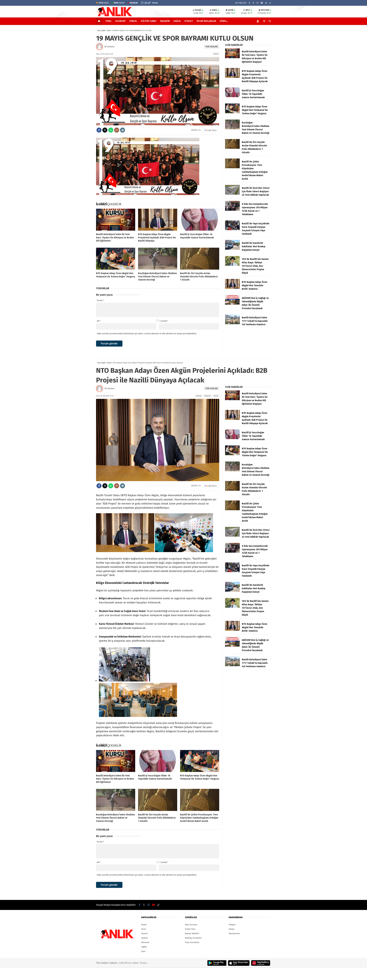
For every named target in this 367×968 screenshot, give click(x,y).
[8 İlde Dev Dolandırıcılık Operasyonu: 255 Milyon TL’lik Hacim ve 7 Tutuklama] (232, 210)
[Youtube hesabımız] (262, 3)
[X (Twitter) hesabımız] (253, 3)
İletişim (232, 924)
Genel (198, 396)
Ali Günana (109, 46)
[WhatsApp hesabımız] (270, 3)
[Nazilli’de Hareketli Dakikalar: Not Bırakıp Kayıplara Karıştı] (232, 249)
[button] (99, 21)
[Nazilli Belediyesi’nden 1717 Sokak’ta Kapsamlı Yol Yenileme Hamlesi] (232, 323)
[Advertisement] (81, 71)
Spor (143, 951)
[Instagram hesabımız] (257, 3)
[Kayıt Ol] (258, 21)
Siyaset (188, 21)
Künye (231, 929)
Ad (98, 321)
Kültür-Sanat (148, 21)
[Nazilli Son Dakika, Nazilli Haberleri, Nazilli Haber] (115, 16)
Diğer (223, 21)
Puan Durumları (192, 942)
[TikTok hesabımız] (266, 3)
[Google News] (210, 130)
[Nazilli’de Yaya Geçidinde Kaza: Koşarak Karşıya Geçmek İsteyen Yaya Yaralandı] (232, 229)
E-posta (164, 321)
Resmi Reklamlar (206, 21)
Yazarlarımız (234, 933)
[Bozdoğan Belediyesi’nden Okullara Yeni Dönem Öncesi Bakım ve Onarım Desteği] (157, 259)
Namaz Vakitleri (192, 933)
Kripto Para (190, 929)
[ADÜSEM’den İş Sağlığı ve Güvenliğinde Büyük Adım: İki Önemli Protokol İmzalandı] (232, 304)
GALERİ (104, 3)
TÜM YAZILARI (211, 46)
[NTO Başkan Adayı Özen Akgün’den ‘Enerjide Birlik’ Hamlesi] (232, 288)
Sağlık (177, 21)
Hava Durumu (191, 924)
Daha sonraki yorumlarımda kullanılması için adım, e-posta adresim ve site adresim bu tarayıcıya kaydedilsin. (147, 333)
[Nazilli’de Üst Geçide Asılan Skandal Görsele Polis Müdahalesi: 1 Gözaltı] (199, 259)
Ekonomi (120, 21)
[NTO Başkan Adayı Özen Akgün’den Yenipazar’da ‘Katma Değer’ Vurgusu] (115, 259)
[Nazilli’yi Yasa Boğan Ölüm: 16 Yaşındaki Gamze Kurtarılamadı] (199, 220)
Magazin (165, 21)
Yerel (108, 21)
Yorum (100, 300)
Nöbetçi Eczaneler (193, 938)
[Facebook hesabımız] (249, 3)
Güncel (133, 21)
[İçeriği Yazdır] (122, 130)
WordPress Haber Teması (133, 963)
